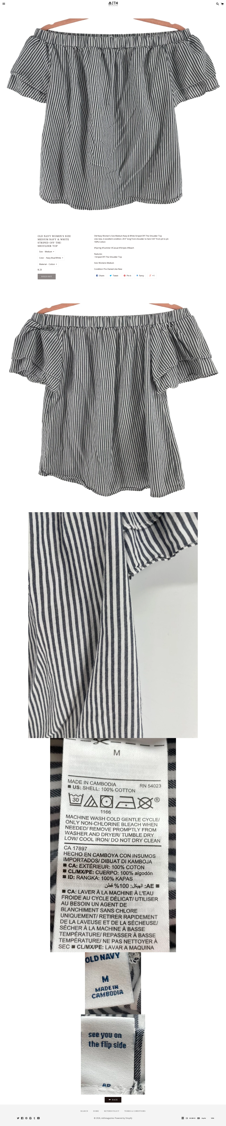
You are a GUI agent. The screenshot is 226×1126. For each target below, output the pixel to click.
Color (41, 258)
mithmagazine (107, 1118)
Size (41, 251)
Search (84, 1111)
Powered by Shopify (123, 1118)
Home (96, 1111)
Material (43, 264)
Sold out (46, 276)
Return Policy (111, 1111)
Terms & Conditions (134, 1111)
